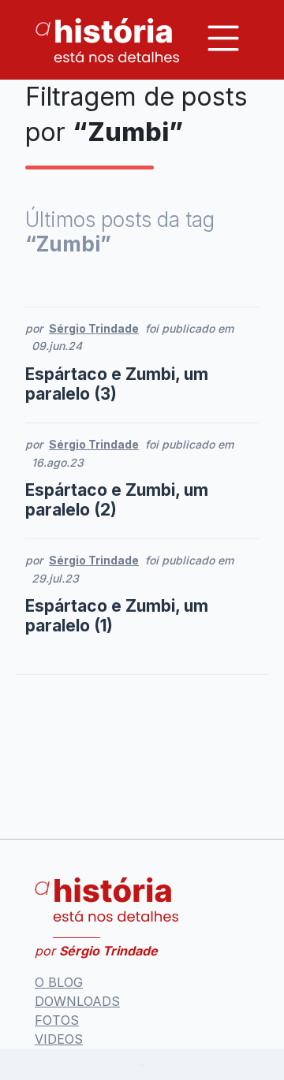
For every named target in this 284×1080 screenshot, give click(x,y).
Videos (59, 1039)
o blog (59, 982)
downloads (77, 1001)
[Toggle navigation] (223, 38)
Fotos (57, 1020)
